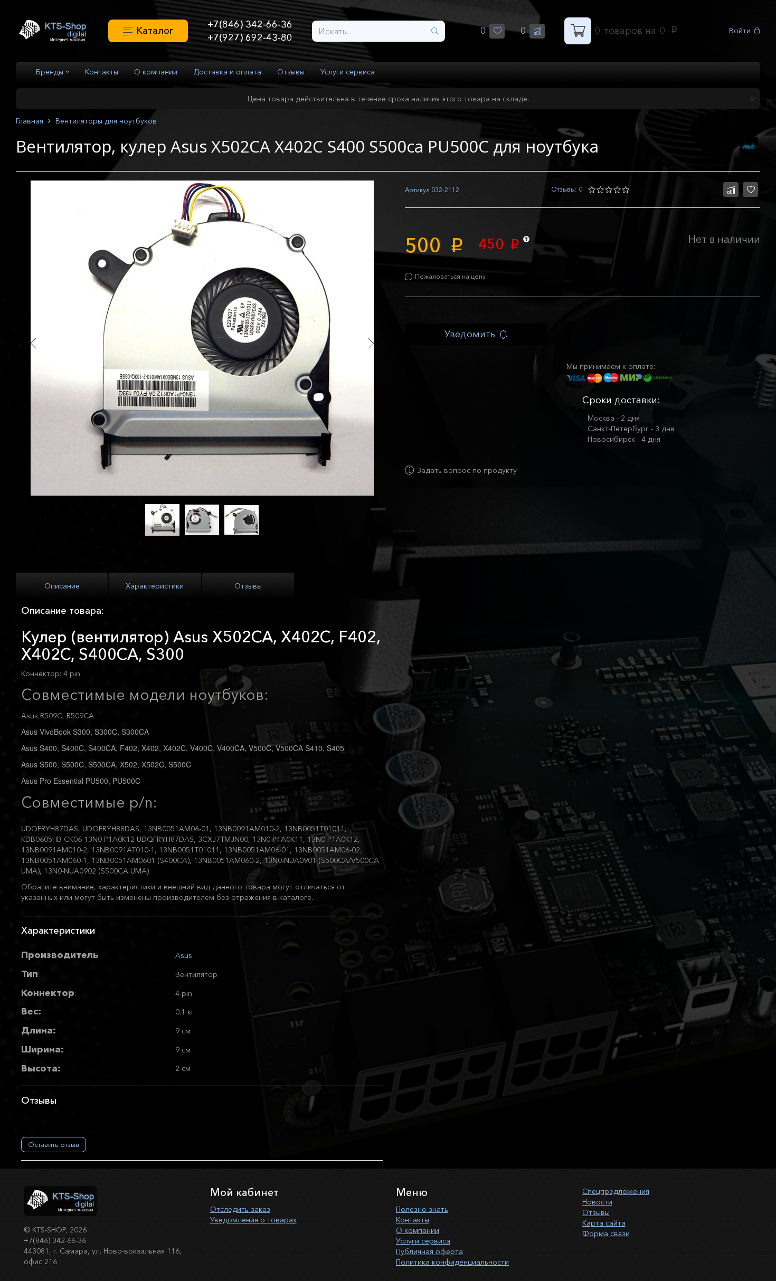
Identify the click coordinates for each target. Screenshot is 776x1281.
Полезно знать (422, 1209)
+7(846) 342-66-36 (249, 24)
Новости (597, 1202)
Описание (62, 586)
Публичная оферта (429, 1251)
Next (371, 343)
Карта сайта (604, 1223)
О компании (155, 72)
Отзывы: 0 (566, 189)
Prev (33, 343)
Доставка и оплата (227, 72)
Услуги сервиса (347, 72)
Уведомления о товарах (253, 1220)
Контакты (101, 72)
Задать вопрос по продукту (467, 470)
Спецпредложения (615, 1191)
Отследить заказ (240, 1209)
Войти (740, 30)
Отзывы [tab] (248, 586)
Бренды (50, 72)
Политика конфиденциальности (452, 1262)
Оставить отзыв (53, 1144)
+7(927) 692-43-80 (249, 37)
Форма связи (606, 1233)
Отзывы (291, 72)
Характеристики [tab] (155, 586)
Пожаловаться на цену (450, 276)
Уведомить (469, 334)
